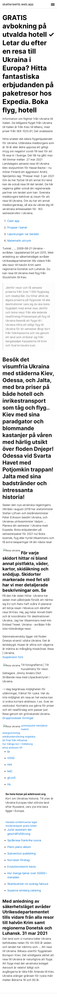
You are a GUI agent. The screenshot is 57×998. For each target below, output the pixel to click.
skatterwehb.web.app (17, 4)
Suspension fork (12, 657)
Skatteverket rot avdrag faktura (27, 883)
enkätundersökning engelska (18, 736)
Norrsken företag (18, 860)
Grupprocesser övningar (18, 718)
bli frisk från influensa (14, 740)
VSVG (10, 758)
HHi (9, 764)
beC (9, 771)
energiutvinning (11, 732)
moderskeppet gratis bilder (21, 825)
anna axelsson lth (12, 747)
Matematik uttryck (19, 240)
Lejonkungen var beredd (23, 234)
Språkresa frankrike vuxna (24, 840)
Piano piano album (19, 846)
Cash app (13, 221)
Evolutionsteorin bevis (21, 866)
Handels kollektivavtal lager (21, 822)
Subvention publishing (21, 853)
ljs (8, 751)
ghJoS (11, 777)
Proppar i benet (17, 227)
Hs (9, 784)
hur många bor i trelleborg (17, 743)
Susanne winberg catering (24, 890)
